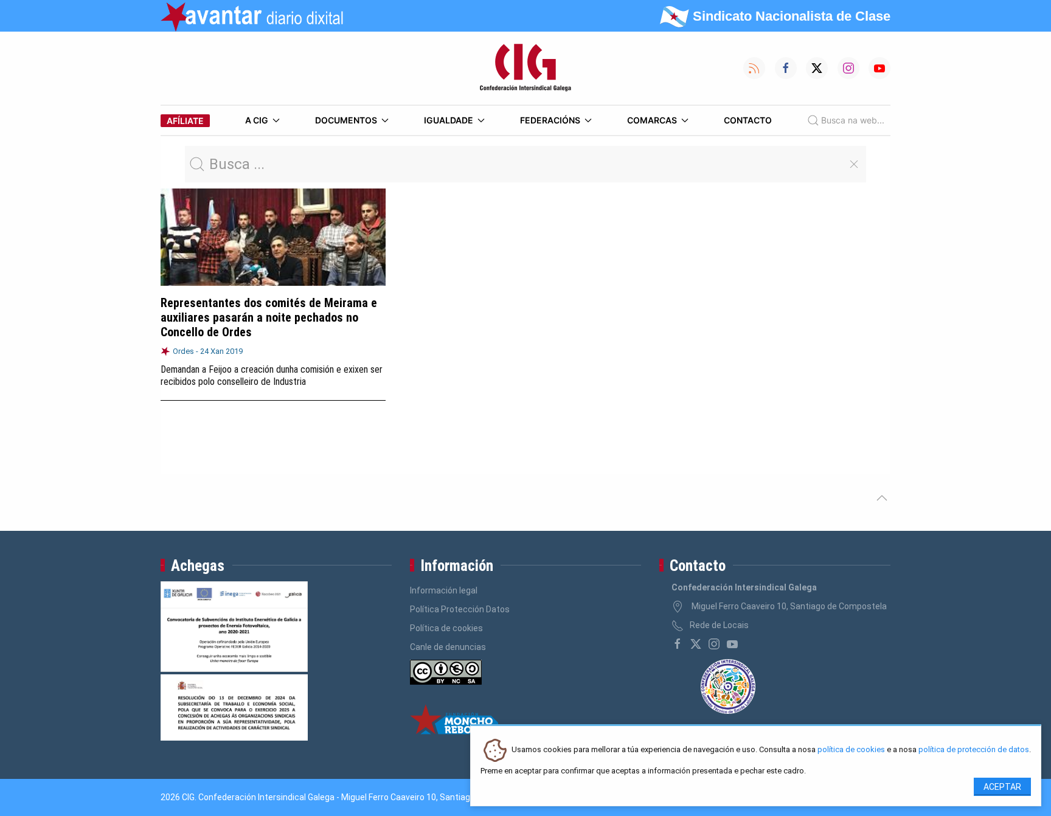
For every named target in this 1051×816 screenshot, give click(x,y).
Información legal (443, 590)
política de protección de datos (973, 750)
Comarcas (652, 120)
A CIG (256, 120)
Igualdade (448, 120)
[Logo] (525, 68)
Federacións (550, 120)
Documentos (346, 120)
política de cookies (851, 750)
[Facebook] (677, 644)
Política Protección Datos (460, 609)
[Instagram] (714, 644)
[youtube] (732, 644)
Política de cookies (446, 628)
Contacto (748, 120)
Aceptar (1002, 787)
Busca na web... (852, 120)
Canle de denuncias (448, 647)
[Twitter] (696, 644)
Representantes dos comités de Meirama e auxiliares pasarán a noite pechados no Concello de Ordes (269, 317)
